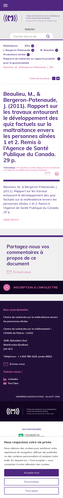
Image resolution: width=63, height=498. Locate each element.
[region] (31, 467)
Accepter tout (31, 472)
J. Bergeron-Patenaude (16, 50)
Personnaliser (31, 481)
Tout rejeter (31, 490)
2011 (27, 45)
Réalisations (10, 45)
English (30, 29)
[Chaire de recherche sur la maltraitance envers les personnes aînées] (31, 18)
